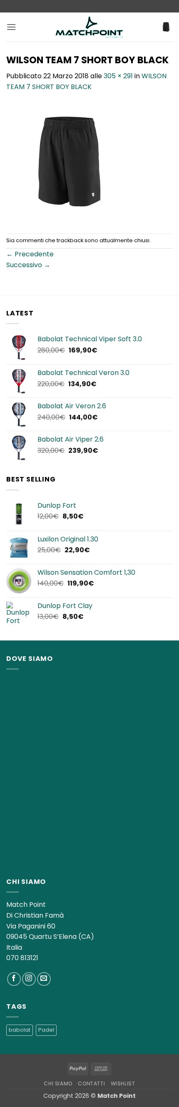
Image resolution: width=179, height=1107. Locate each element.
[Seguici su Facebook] (14, 979)
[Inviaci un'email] (44, 979)
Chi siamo (58, 1083)
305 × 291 (118, 76)
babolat (19, 1029)
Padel (46, 1029)
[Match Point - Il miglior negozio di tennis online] (89, 26)
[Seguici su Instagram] (29, 979)
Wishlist (123, 1083)
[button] (11, 27)
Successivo (28, 265)
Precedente (30, 254)
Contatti (91, 1083)
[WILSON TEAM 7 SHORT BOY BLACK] (69, 162)
